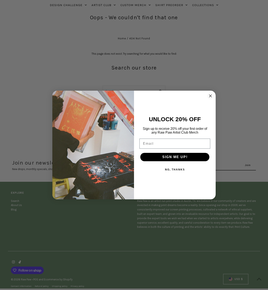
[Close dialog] (210, 96)
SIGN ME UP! (175, 157)
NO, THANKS (175, 169)
